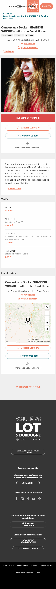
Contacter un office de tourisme (28, 452)
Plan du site (8, 565)
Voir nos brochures (28, 548)
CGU (38, 572)
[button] (15, 6)
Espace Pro (22, 565)
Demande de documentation (28, 541)
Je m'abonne (27, 483)
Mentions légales (24, 572)
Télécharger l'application (28, 524)
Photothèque (46, 565)
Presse (34, 565)
